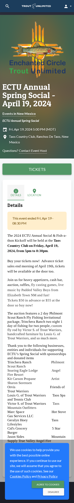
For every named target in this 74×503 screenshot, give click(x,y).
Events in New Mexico (19, 113)
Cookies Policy (20, 476)
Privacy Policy (47, 476)
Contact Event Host (33, 150)
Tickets (37, 169)
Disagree (53, 491)
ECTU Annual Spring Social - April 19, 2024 (28, 95)
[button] (68, 6)
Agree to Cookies (48, 484)
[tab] (15, 192)
